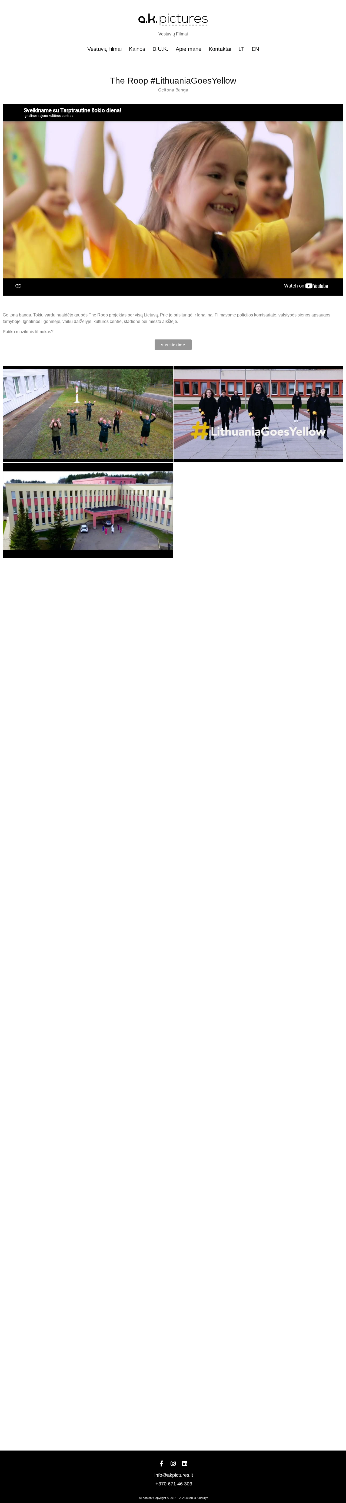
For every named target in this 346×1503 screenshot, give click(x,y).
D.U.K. (160, 49)
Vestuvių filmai (104, 49)
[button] (173, 344)
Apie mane (188, 49)
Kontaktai (220, 49)
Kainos (137, 49)
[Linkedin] (185, 1463)
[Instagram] (173, 1463)
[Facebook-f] (161, 1463)
